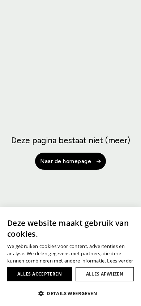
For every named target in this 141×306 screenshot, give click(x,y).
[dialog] (70, 256)
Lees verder (120, 260)
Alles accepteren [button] (39, 274)
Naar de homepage (65, 161)
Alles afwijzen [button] (105, 274)
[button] (70, 293)
